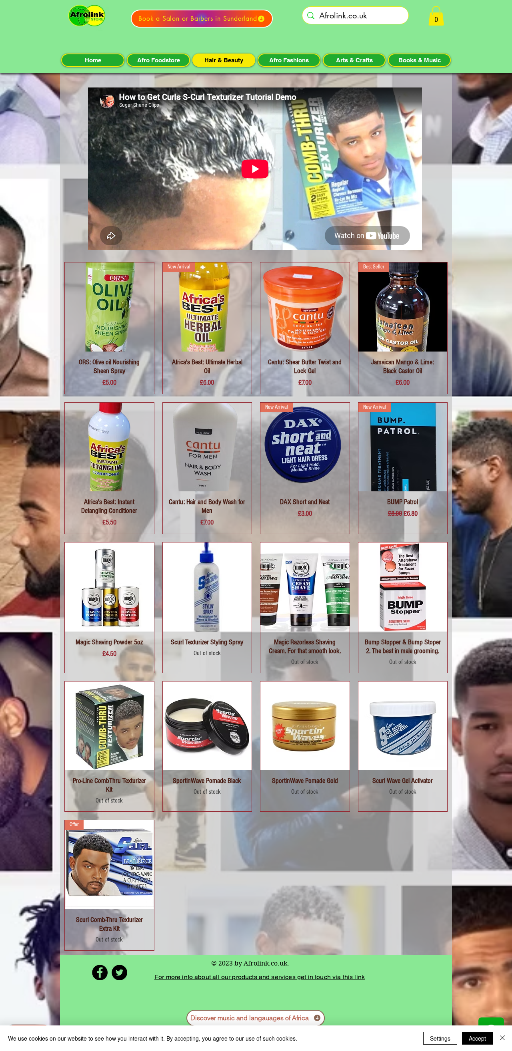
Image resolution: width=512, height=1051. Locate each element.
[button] (436, 16)
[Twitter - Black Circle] (119, 972)
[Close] (502, 1038)
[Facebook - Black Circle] (100, 972)
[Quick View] (109, 307)
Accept (477, 1038)
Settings (440, 1038)
